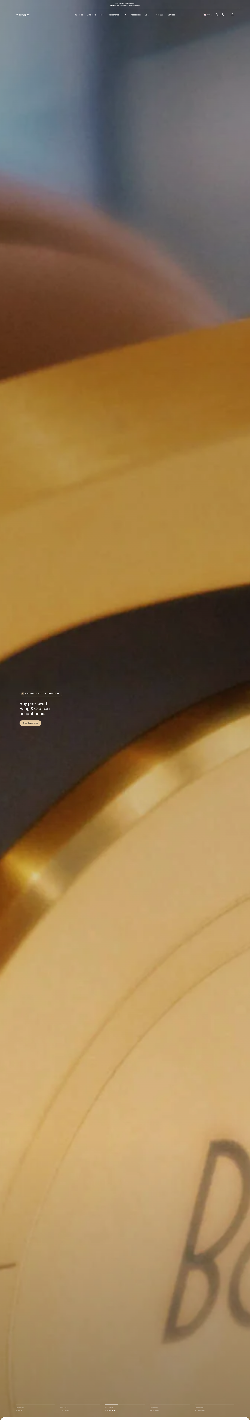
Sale (147, 15)
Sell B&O (160, 15)
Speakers (79, 15)
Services (171, 15)
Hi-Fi (102, 15)
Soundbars (91, 15)
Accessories (136, 15)
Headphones (114, 15)
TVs (124, 15)
